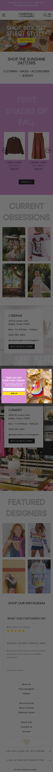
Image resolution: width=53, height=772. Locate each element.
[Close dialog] (50, 370)
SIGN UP (14, 393)
